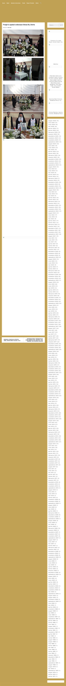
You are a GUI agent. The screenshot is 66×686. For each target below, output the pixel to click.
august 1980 (52, 664)
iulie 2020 (51, 261)
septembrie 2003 (53, 593)
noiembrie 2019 (53, 276)
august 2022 (52, 213)
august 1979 (52, 666)
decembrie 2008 (53, 514)
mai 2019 (51, 288)
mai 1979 (51, 668)
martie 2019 (52, 291)
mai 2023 (51, 195)
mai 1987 (51, 647)
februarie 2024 (52, 178)
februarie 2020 (52, 270)
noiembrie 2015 (53, 368)
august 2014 (52, 397)
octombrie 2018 (53, 301)
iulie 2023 (51, 192)
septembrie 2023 (53, 188)
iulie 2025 (51, 145)
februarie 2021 (52, 247)
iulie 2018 (51, 307)
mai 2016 (51, 357)
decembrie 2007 (53, 532)
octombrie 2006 (53, 555)
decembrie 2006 (53, 551)
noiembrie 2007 (53, 534)
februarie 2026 (52, 132)
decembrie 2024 (53, 159)
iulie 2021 (51, 238)
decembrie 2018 (53, 297)
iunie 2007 (51, 541)
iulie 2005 (51, 578)
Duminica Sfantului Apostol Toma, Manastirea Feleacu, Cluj (12, 340)
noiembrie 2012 (53, 438)
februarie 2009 (52, 513)
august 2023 (52, 190)
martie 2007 (52, 545)
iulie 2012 (51, 445)
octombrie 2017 (53, 324)
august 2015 (52, 374)
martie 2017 (51, 338)
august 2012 (52, 443)
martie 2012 (52, 453)
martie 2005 (52, 584)
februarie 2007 (52, 547)
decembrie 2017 (53, 320)
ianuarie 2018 (52, 318)
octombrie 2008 (53, 516)
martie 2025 (52, 153)
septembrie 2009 (53, 503)
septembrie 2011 (53, 464)
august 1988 (52, 641)
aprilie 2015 (52, 382)
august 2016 (52, 351)
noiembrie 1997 (53, 616)
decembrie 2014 (53, 390)
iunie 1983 (51, 659)
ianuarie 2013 (52, 434)
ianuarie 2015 (52, 388)
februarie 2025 (52, 155)
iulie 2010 (51, 491)
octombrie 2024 (53, 163)
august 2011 (52, 466)
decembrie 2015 (53, 366)
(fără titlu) (55, 64)
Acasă (3, 3)
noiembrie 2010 (53, 484)
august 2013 (52, 420)
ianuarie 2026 (52, 134)
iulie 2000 (51, 603)
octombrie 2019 (53, 278)
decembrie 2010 (53, 482)
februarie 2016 (52, 363)
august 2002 (52, 597)
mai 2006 (51, 564)
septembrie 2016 (53, 349)
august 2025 (52, 143)
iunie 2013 (51, 424)
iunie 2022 (51, 216)
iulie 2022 (51, 215)
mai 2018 (51, 311)
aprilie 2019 (52, 290)
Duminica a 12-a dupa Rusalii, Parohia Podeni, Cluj (55, 41)
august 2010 (52, 489)
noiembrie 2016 (53, 345)
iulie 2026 (51, 122)
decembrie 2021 (53, 228)
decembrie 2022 (53, 205)
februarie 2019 (52, 293)
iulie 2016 (51, 353)
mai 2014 (51, 403)
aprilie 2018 (52, 313)
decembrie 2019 (53, 274)
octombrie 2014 (53, 393)
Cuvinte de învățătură (16, 3)
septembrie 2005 (53, 574)
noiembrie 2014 (53, 391)
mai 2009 (51, 509)
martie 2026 (52, 130)
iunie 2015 (51, 378)
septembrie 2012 (53, 441)
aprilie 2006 (52, 566)
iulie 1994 (51, 624)
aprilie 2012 (52, 451)
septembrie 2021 (53, 234)
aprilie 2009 (52, 511)
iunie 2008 (51, 522)
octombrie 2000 (53, 599)
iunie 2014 (51, 401)
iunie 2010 (51, 493)
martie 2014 (52, 407)
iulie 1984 (51, 653)
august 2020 (52, 259)
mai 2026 (51, 126)
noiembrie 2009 (53, 499)
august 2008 (52, 520)
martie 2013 (52, 430)
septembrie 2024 (53, 165)
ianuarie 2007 (52, 549)
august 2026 (52, 120)
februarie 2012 (52, 455)
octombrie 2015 (53, 370)
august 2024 (52, 167)
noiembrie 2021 (53, 230)
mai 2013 (51, 426)
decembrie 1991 (53, 632)
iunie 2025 (51, 147)
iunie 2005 (51, 580)
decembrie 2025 (53, 136)
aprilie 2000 (52, 607)
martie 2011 (51, 476)
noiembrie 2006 (53, 553)
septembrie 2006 (53, 557)
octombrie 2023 (53, 186)
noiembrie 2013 (53, 415)
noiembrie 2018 (53, 299)
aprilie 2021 (52, 243)
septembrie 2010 (53, 488)
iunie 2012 (51, 447)
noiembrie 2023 (53, 184)
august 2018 (52, 305)
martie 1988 (52, 645)
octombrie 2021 (53, 232)
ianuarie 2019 (52, 295)
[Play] (23, 69)
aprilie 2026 (52, 128)
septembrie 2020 (53, 257)
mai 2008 (51, 524)
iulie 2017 (51, 330)
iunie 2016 (51, 355)
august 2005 (52, 576)
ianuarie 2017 (52, 341)
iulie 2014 (51, 399)
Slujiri (8, 3)
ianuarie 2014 (52, 411)
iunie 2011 (51, 470)
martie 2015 (52, 384)
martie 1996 (52, 622)
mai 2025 (51, 149)
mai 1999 (51, 613)
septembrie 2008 (53, 518)
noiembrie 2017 (53, 322)
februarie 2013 (52, 432)
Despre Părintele (30, 3)
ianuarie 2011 (52, 480)
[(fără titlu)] (55, 53)
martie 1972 (51, 676)
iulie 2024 (51, 168)
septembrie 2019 (53, 280)
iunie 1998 (51, 614)
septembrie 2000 (53, 601)
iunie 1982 (51, 661)
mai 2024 (51, 172)
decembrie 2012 (53, 436)
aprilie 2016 (52, 359)
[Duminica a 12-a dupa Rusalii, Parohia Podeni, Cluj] (55, 35)
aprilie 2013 (52, 428)
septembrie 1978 (53, 670)
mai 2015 (51, 380)
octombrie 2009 (53, 501)
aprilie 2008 (52, 526)
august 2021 (52, 236)
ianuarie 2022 (52, 226)
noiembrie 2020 (53, 253)
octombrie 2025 (53, 140)
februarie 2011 (52, 478)
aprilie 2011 (51, 474)
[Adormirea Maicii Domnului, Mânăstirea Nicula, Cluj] (55, 93)
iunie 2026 (51, 124)
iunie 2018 (51, 309)
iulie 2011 (51, 468)
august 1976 (52, 672)
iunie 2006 (51, 563)
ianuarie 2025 (52, 157)
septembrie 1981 (53, 663)
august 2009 (52, 505)
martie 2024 (52, 176)
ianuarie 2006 (52, 570)
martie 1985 (52, 651)
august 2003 (52, 595)
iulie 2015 (51, 376)
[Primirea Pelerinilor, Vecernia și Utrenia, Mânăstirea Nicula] (55, 107)
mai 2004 (51, 591)
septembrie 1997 (53, 618)
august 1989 (52, 639)
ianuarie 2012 (52, 457)
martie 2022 (52, 222)
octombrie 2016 (53, 347)
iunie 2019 (51, 286)
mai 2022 (51, 218)
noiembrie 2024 (53, 161)
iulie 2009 (51, 507)
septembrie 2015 (53, 372)
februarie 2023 (52, 201)
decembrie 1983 (53, 657)
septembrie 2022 (53, 211)
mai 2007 (51, 543)
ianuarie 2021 (52, 249)
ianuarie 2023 (52, 203)
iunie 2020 (51, 263)
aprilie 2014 (52, 405)
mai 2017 (51, 334)
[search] (40, 3)
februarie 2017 (52, 340)
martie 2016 (52, 361)
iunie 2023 (51, 193)
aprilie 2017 (52, 336)
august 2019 (52, 282)
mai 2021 (51, 241)
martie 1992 (52, 630)
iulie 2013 (51, 422)
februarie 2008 (52, 528)
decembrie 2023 (53, 182)
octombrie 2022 (53, 209)
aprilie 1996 (52, 620)
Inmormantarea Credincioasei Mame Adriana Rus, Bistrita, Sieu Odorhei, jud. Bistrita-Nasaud (34, 340)
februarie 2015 (52, 386)
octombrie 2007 (53, 536)
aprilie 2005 (52, 582)
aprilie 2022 (52, 220)
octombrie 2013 (53, 416)
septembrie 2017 (53, 326)
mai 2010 (51, 495)
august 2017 (52, 328)
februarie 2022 (52, 224)
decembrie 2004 (53, 586)
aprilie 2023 (52, 197)
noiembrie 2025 (53, 138)
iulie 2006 (51, 561)
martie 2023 (52, 199)
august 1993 (52, 626)
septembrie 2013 (53, 418)
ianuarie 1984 (52, 655)
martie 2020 (52, 268)
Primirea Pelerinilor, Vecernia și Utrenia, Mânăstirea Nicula (56, 113)
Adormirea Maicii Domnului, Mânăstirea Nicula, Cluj (55, 99)
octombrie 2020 (53, 255)
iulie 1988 (51, 643)
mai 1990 (51, 636)
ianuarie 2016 (52, 365)
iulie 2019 (51, 284)
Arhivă (37, 3)
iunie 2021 (51, 240)
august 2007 (52, 539)
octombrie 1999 (53, 609)
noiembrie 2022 (53, 207)
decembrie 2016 (53, 343)
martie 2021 (52, 245)
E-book (23, 3)
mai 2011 (51, 472)
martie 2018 (52, 315)
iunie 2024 (51, 170)
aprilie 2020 (52, 266)
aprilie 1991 (51, 634)
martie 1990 (52, 638)
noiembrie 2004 (53, 588)
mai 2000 (51, 605)
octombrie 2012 (53, 440)
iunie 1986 (51, 649)
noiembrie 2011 (53, 461)
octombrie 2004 (53, 589)
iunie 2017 (51, 332)
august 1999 (52, 611)
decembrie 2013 (53, 413)
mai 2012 (51, 449)
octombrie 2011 (53, 463)
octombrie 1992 (53, 628)
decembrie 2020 (53, 251)
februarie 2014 (52, 409)
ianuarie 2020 (52, 272)
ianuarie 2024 (52, 180)
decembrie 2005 (53, 572)
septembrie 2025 (53, 142)
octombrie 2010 (53, 486)
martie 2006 (52, 568)
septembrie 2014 (53, 395)
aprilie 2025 (52, 151)
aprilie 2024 (52, 174)
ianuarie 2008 (52, 530)
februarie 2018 (52, 316)
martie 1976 (51, 674)
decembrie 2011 (53, 459)
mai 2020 (51, 265)
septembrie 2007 (53, 538)
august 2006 (52, 559)
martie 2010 (52, 497)
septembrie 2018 (53, 303)
